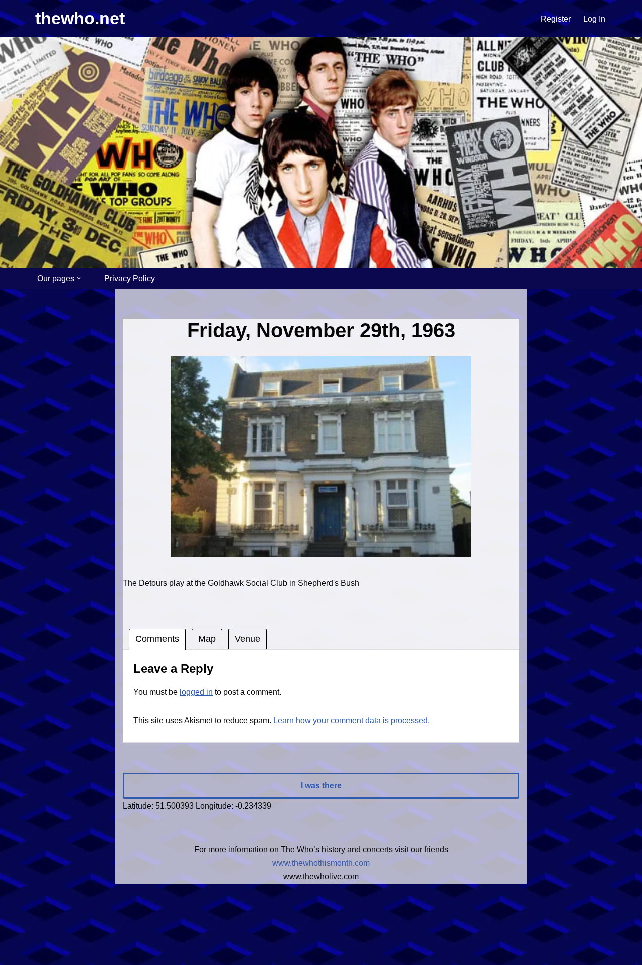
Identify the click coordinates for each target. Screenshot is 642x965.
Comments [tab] (157, 639)
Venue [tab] (247, 639)
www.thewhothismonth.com (321, 863)
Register (556, 19)
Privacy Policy (129, 278)
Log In (594, 19)
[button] (79, 278)
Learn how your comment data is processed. (351, 720)
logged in (196, 692)
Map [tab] (207, 639)
